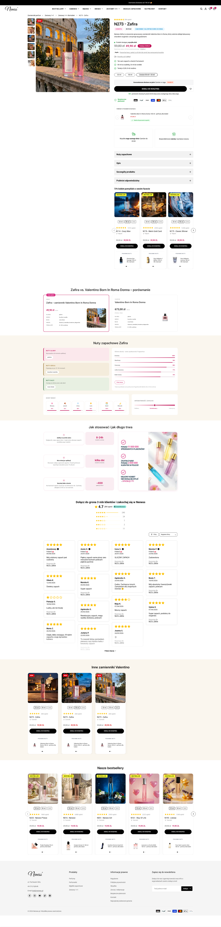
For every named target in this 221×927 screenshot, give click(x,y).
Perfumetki (73, 882)
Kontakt (113, 897)
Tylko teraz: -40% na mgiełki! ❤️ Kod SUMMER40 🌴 (123, 3)
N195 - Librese (170, 818)
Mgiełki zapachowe (76, 886)
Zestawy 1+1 (49, 15)
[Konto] (206, 9)
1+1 (133, 222)
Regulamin (114, 879)
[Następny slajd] (193, 230)
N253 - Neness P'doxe (38, 818)
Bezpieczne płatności (118, 893)
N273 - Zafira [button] (51, 565)
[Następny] (190, 117)
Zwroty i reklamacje (117, 890)
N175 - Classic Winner (179, 231)
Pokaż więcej (109, 651)
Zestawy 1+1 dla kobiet (66, 15)
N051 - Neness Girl (104, 818)
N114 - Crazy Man (123, 231)
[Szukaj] (201, 9)
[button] (119, 19)
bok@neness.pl (37, 891)
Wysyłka (113, 886)
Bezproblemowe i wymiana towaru (174, 139)
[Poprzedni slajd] (114, 230)
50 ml (43, 707)
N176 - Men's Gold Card (152, 231)
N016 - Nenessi (69, 818)
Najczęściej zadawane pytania (121, 901)
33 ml (121, 222)
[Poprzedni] (117, 117)
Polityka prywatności (117, 882)
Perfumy (72, 879)
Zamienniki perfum (34, 15)
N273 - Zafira (34, 717)
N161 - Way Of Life (138, 818)
